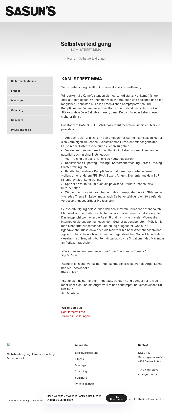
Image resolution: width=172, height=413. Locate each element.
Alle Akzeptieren (116, 398)
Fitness (16, 90)
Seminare (17, 120)
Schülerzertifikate (73, 312)
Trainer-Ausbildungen (75, 316)
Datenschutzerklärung (18, 400)
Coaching (17, 110)
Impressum (37, 400)
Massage (17, 100)
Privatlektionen (21, 129)
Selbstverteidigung (23, 81)
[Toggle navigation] (141, 11)
